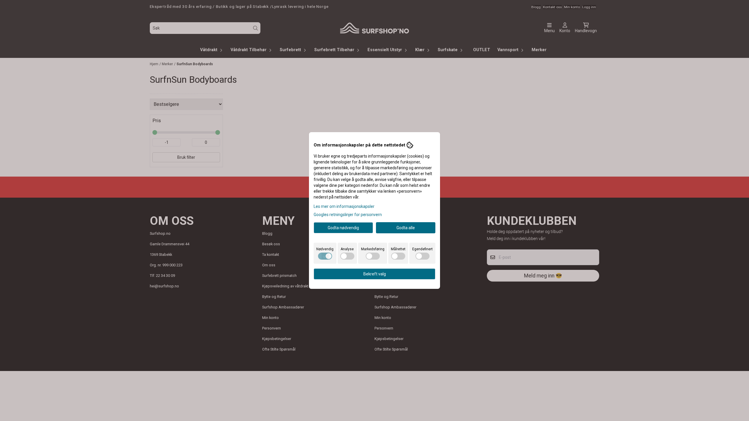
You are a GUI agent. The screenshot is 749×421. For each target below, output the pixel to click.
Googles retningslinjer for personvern (348, 214)
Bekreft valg (374, 274)
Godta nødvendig (343, 227)
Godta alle (405, 227)
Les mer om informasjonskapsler (344, 206)
